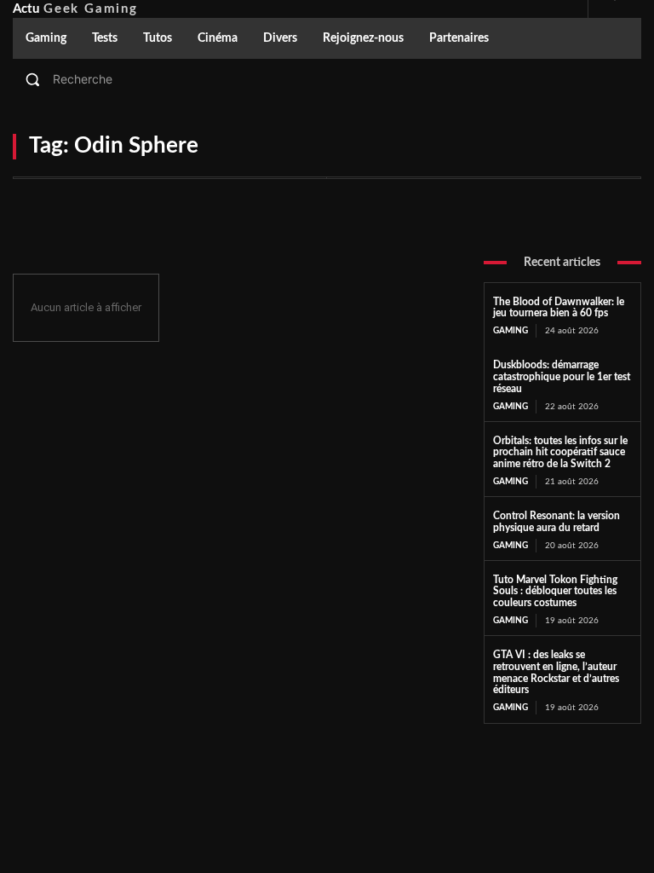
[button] (326, 79)
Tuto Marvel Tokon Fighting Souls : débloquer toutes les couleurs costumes (555, 592)
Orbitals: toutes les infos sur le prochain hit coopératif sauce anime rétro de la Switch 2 (560, 453)
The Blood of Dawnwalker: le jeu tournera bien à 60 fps (558, 308)
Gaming (510, 331)
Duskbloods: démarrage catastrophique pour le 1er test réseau (561, 377)
